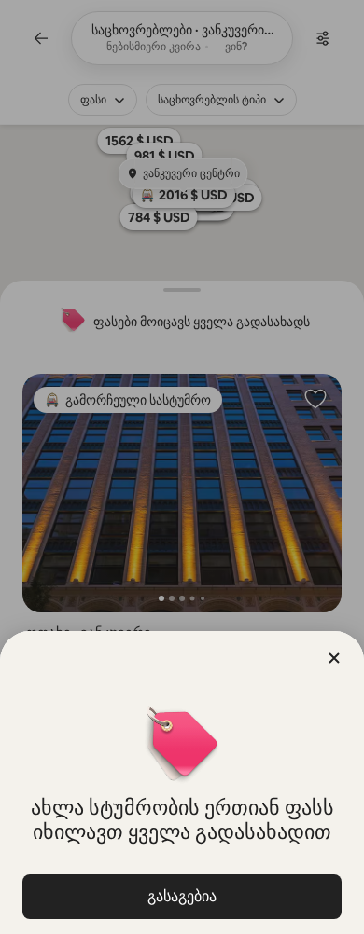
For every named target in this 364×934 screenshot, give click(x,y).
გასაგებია (182, 896)
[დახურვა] (334, 658)
